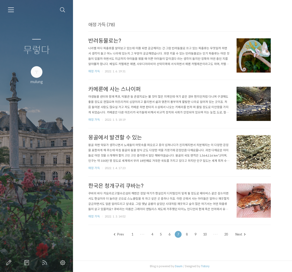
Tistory (205, 266)
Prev (120, 234)
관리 (63, 262)
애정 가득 (94, 71)
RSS (45, 262)
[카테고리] (11, 10)
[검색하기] (62, 10)
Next (238, 234)
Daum (178, 266)
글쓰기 (9, 262)
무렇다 (36, 50)
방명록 (27, 262)
